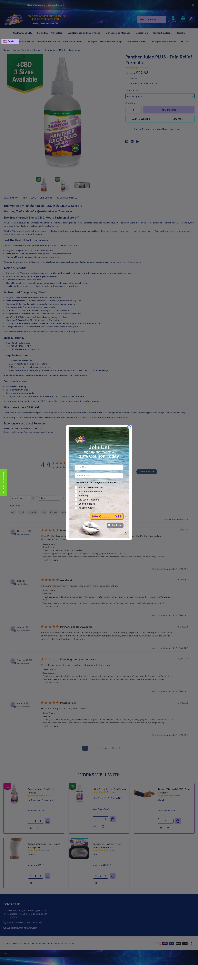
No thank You (115, 525)
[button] (3, 482)
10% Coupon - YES (106, 516)
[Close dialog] (129, 427)
